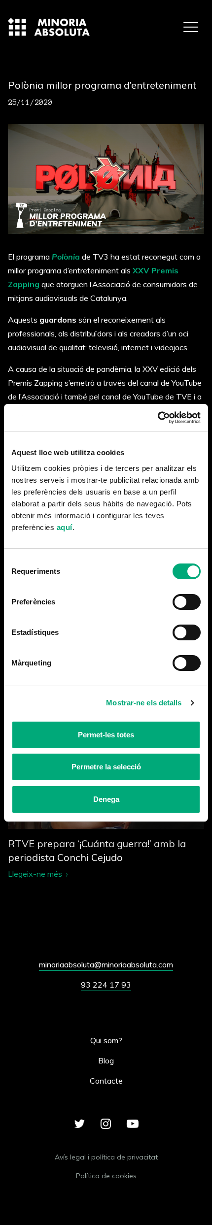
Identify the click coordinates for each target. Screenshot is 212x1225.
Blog (106, 1060)
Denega (106, 799)
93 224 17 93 (106, 985)
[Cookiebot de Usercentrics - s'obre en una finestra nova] (157, 418)
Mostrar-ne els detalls (143, 702)
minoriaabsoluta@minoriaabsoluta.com (106, 964)
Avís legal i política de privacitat (106, 1157)
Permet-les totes (106, 734)
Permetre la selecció (106, 766)
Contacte (106, 1081)
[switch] (187, 602)
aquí (64, 527)
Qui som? (106, 1040)
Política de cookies (106, 1175)
